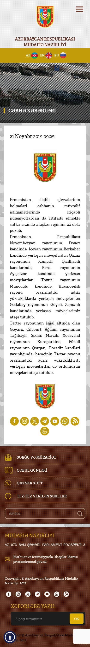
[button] (10, 637)
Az (28, 55)
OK (76, 619)
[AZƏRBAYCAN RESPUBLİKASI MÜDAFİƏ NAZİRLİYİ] (45, 20)
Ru (56, 55)
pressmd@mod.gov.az (30, 561)
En (42, 55)
